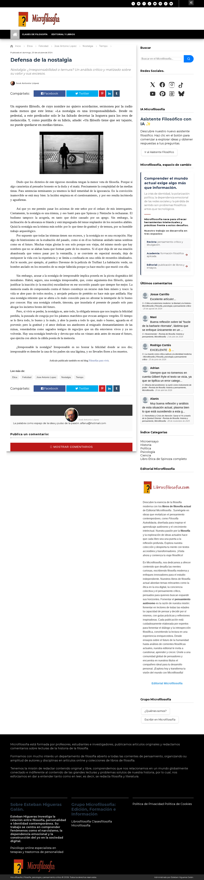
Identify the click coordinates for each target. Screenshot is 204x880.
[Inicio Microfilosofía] (15, 34)
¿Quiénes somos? (156, 711)
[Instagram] (144, 3)
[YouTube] (155, 3)
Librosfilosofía (81, 821)
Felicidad (26, 377)
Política (145, 448)
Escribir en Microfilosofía (160, 719)
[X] (133, 3)
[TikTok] (149, 3)
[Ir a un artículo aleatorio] (191, 2)
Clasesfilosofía (102, 821)
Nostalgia (66, 377)
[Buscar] (189, 58)
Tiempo (79, 377)
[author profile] (12, 85)
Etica (14, 377)
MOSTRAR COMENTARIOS (72, 446)
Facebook (50, 93)
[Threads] (166, 3)
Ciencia (145, 455)
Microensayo (149, 441)
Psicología (147, 452)
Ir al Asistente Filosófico (159, 152)
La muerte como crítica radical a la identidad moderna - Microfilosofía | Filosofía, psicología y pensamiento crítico (167, 357)
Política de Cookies (178, 804)
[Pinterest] (160, 3)
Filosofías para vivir (99, 360)
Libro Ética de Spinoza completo (163, 459)
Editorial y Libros (63, 34)
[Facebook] (138, 3)
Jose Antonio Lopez (46, 377)
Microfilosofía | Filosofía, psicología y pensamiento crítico (35, 877)
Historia (145, 445)
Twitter (83, 93)
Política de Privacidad (148, 804)
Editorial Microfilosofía (167, 683)
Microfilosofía (80, 825)
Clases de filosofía (34, 34)
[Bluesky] (171, 3)
